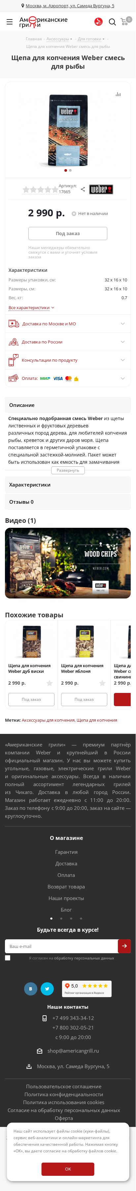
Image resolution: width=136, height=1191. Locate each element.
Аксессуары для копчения (48, 720)
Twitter (47, 988)
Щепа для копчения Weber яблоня (82, 668)
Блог (66, 909)
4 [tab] (83, 918)
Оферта (64, 1118)
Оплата (66, 875)
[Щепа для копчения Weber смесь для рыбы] (67, 129)
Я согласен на (71, 958)
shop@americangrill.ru (73, 1050)
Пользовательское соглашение (63, 1086)
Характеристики (30, 484)
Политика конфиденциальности (63, 1094)
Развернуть (68, 470)
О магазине (66, 838)
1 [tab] (53, 918)
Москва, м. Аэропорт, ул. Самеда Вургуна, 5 (70, 6)
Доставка (66, 863)
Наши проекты (66, 898)
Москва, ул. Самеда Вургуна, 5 (73, 1066)
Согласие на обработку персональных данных (64, 1110)
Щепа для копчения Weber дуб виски (29, 668)
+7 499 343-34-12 (73, 1018)
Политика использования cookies (63, 1102)
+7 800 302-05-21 (73, 1027)
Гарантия (66, 851)
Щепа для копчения (97, 720)
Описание (22, 405)
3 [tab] (73, 918)
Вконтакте (30, 988)
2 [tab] (63, 918)
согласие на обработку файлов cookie (79, 1151)
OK (68, 1169)
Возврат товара (66, 886)
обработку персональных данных (84, 958)
